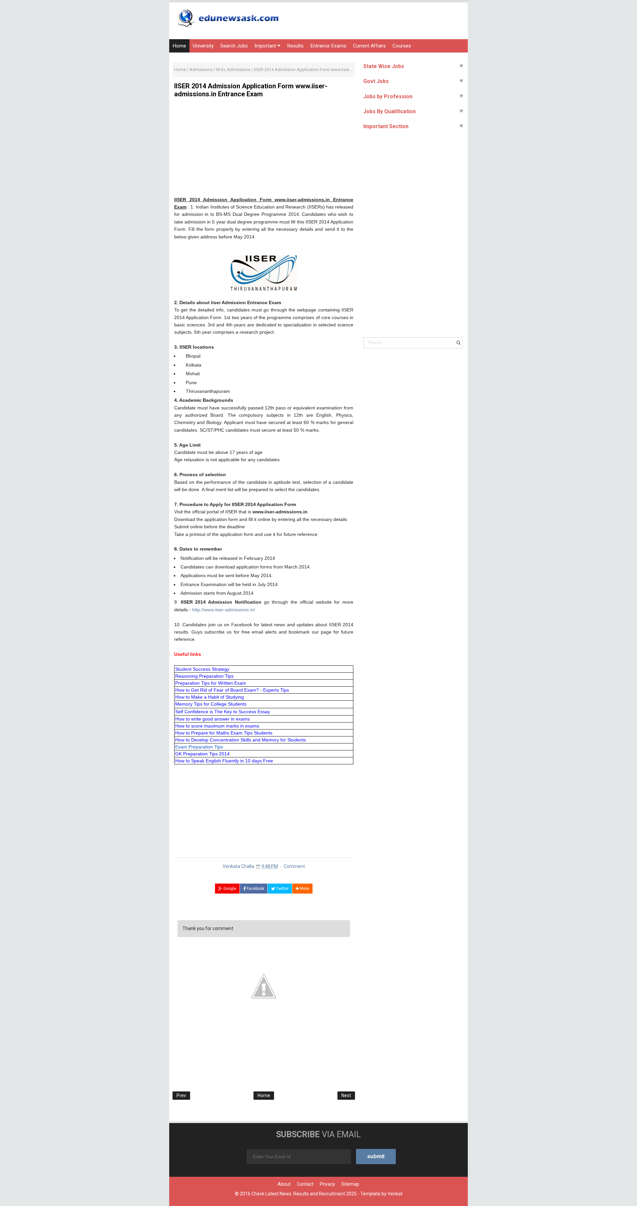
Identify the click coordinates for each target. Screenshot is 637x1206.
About (284, 1184)
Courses (401, 46)
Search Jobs (234, 46)
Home (179, 46)
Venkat (395, 1193)
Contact (305, 1184)
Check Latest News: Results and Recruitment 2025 (304, 1193)
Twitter (282, 888)
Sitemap (350, 1184)
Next (346, 1095)
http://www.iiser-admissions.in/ (223, 609)
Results (295, 46)
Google (229, 888)
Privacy (327, 1184)
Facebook (255, 888)
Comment (294, 866)
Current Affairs (369, 46)
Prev (181, 1095)
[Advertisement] (263, 149)
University (203, 46)
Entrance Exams (328, 46)
